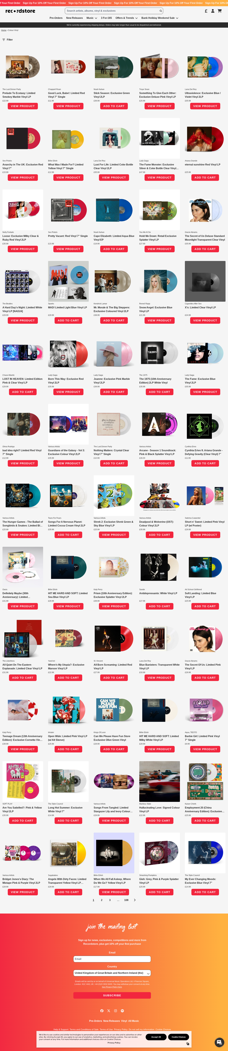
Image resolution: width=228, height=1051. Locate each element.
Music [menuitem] (90, 18)
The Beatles (7, 304)
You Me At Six (145, 232)
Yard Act (51, 661)
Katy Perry (98, 589)
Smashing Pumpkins (148, 875)
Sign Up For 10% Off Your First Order (44, 3)
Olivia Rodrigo (8, 447)
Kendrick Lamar (100, 304)
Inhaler (51, 732)
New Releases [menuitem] (74, 18)
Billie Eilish (52, 161)
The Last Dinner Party (11, 89)
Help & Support (61, 1029)
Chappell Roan (54, 89)
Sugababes (53, 875)
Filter (10, 39)
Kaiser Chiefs (190, 804)
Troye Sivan (144, 89)
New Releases (111, 1021)
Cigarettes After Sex (193, 304)
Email (112, 952)
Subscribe (112, 995)
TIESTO (193, 732)
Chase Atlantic (8, 375)
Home (3, 30)
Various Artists (54, 447)
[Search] (160, 11)
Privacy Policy (120, 1029)
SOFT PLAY (7, 804)
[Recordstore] (20, 11)
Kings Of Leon (100, 732)
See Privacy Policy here (112, 987)
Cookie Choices (163, 1029)
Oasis (4, 589)
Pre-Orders (95, 1021)
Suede (142, 589)
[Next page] (134, 900)
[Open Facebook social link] (101, 1010)
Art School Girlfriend (193, 589)
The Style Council (55, 804)
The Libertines (8, 661)
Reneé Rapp (144, 304)
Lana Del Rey (191, 89)
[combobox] (114, 11)
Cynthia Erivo (190, 447)
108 (126, 900)
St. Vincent (98, 661)
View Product (23, 106)
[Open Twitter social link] (108, 1010)
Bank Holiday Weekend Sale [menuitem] (158, 18)
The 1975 (143, 375)
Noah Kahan (99, 89)
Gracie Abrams (191, 232)
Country (112, 966)
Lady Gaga (144, 161)
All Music (133, 1021)
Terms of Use (106, 1029)
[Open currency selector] (206, 10)
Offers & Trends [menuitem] (125, 18)
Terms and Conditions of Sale (84, 1029)
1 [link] (93, 900)
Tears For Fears (54, 518)
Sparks (51, 304)
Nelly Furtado (8, 232)
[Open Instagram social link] (115, 1010)
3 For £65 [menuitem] (106, 18)
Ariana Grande (191, 161)
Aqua (187, 732)
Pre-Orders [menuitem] (56, 18)
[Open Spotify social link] (122, 1010)
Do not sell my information (141, 1029)
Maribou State (145, 804)
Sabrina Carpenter (193, 518)
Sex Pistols (7, 161)
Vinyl (124, 1021)
